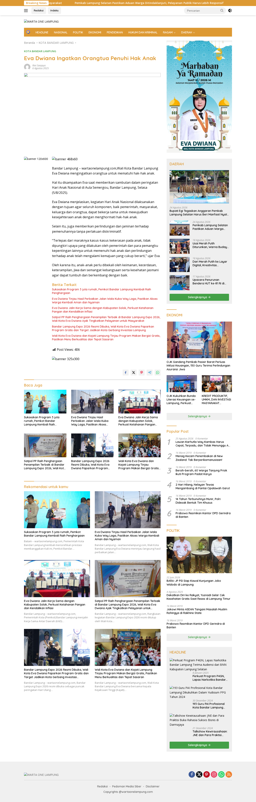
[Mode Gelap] (230, 10)
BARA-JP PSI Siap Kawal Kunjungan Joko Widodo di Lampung (194, 582)
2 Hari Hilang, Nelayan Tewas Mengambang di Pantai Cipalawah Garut (203, 486)
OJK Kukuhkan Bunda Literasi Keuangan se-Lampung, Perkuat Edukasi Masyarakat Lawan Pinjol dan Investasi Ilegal (181, 399)
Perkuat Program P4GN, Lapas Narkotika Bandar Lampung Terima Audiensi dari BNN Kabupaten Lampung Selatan (210, 677)
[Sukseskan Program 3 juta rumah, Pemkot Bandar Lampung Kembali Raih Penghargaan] (45, 401)
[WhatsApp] (221, 774)
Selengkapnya (198, 297)
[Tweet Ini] (134, 373)
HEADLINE (42, 32)
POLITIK (78, 32)
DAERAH (186, 32)
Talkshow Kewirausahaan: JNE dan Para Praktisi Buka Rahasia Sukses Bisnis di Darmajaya (210, 733)
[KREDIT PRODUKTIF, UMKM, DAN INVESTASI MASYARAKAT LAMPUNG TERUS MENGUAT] (217, 383)
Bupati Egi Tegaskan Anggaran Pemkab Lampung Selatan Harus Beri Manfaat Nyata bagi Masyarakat (199, 212)
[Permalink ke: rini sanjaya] (27, 67)
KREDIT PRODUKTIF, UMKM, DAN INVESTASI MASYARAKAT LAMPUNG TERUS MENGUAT (216, 399)
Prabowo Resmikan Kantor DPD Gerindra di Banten (203, 515)
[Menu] (26, 10)
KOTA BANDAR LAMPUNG (40, 51)
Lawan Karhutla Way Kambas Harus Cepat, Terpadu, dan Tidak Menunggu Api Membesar (203, 443)
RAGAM (168, 32)
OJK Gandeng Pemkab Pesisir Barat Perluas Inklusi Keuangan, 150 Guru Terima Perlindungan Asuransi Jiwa (198, 365)
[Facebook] (192, 774)
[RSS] (229, 774)
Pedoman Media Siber (126, 786)
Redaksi (39, 10)
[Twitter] (199, 774)
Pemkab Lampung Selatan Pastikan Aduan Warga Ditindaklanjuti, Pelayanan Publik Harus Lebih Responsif (112, 3)
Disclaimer (153, 786)
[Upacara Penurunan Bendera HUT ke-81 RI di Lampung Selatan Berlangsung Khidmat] (180, 282)
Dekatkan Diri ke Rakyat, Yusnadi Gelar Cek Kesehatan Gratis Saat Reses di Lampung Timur (198, 597)
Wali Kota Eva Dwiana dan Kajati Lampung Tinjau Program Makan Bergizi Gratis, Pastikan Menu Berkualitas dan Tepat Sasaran (106, 337)
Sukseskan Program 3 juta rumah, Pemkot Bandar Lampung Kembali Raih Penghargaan (101, 291)
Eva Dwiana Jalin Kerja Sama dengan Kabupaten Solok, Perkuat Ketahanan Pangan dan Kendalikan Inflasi (102, 309)
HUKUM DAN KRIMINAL (142, 32)
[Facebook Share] (126, 373)
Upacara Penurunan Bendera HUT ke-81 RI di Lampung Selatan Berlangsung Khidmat (208, 281)
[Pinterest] (206, 774)
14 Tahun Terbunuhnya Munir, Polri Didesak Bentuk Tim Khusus (198, 500)
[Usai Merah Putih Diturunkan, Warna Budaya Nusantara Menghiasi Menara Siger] (180, 246)
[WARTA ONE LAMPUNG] (41, 21)
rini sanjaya (39, 65)
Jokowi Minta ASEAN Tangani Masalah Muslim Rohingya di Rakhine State (197, 611)
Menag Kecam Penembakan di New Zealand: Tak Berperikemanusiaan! (199, 458)
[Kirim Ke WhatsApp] (158, 373)
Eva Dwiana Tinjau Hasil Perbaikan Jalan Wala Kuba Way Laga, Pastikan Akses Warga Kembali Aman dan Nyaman (105, 300)
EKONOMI (95, 32)
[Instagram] (214, 774)
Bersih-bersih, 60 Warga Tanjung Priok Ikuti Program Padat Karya (201, 472)
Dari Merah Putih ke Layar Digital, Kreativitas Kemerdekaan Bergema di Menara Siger (210, 263)
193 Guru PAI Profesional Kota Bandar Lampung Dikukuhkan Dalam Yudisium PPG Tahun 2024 (210, 705)
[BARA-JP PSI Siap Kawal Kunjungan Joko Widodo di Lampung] (199, 555)
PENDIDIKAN (115, 32)
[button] (222, 10)
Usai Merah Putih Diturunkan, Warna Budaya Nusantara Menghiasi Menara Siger (211, 245)
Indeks (54, 10)
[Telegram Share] (150, 373)
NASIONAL (60, 32)
